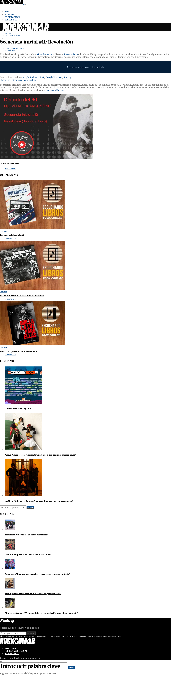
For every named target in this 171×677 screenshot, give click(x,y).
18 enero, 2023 (10, 355)
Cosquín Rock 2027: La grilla (17, 408)
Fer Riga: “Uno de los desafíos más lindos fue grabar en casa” (33, 593)
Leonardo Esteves (55, 90)
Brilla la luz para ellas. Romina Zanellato (18, 351)
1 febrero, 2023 (11, 238)
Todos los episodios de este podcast (18, 80)
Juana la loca (10, 169)
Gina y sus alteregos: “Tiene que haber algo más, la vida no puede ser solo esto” (41, 613)
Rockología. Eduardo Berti (12, 235)
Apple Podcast (30, 77)
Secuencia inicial (12, 35)
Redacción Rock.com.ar (15, 48)
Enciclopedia (12, 17)
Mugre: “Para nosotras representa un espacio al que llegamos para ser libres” (40, 455)
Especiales (11, 20)
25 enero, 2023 (10, 299)
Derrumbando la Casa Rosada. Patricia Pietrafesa (22, 295)
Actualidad (11, 12)
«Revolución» (44, 54)
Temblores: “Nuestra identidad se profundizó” (26, 535)
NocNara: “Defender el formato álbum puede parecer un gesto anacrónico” (39, 501)
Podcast (9, 14)
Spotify (68, 77)
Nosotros (10, 648)
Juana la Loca (71, 54)
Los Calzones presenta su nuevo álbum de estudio (27, 554)
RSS (42, 77)
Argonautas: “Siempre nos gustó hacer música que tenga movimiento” (37, 574)
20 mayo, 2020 (10, 50)
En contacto (12, 653)
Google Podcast (54, 77)
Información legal (16, 651)
